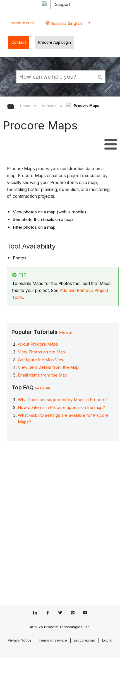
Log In (107, 640)
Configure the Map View (41, 359)
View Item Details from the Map (48, 367)
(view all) (66, 333)
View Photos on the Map (41, 352)
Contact (18, 42)
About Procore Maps (38, 344)
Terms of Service (53, 640)
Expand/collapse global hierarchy (14, 107)
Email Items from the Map (42, 375)
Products (49, 105)
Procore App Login (54, 42)
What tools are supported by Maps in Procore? (63, 399)
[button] (100, 76)
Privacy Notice (20, 640)
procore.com (22, 23)
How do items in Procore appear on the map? (61, 407)
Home (25, 105)
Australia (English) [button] (66, 23)
